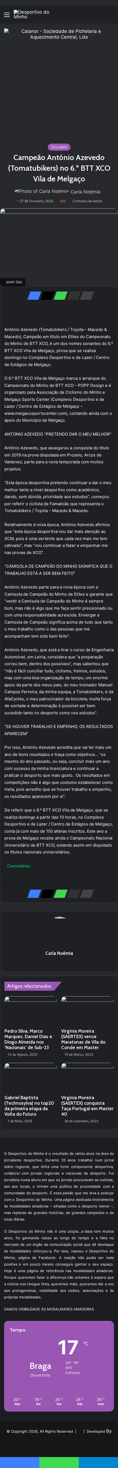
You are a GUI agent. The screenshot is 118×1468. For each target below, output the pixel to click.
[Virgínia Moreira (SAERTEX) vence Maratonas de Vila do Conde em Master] (87, 1011)
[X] (45, 296)
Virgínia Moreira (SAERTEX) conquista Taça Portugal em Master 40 (87, 1106)
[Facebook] (32, 296)
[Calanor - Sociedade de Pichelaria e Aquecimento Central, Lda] (59, 83)
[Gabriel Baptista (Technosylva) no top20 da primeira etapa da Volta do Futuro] (30, 1077)
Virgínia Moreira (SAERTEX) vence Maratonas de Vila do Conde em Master (83, 1039)
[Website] (59, 962)
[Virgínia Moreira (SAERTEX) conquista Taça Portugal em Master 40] (87, 1077)
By (109, 1431)
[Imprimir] (85, 296)
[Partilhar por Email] (72, 296)
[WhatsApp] (59, 296)
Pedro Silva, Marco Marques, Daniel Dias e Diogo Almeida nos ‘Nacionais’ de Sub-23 (28, 1039)
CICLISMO (59, 147)
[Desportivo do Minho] (36, 14)
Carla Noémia (85, 192)
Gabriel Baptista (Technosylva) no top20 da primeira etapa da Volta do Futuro (29, 1106)
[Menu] (7, 16)
